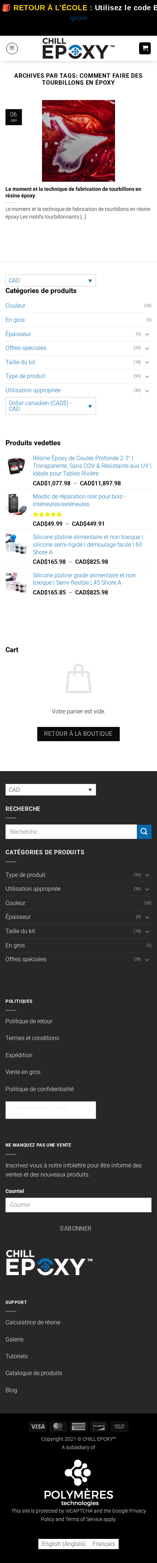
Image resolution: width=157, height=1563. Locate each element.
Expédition (18, 1055)
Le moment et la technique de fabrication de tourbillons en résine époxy (73, 192)
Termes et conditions (32, 1038)
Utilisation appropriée (33, 390)
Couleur (15, 305)
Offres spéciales (25, 347)
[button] (12, 48)
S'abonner (76, 1228)
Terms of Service (83, 1519)
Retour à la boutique (78, 734)
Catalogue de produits (33, 1373)
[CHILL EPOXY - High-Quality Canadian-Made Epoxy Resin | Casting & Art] (78, 48)
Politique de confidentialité (39, 1089)
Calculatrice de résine (32, 1322)
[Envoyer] (144, 832)
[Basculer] (147, 334)
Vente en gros (23, 1072)
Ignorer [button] (79, 18)
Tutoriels (16, 1356)
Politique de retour (28, 1021)
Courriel (14, 1191)
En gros (15, 319)
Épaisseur (18, 334)
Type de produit (25, 376)
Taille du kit (20, 362)
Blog (11, 1390)
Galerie (14, 1339)
